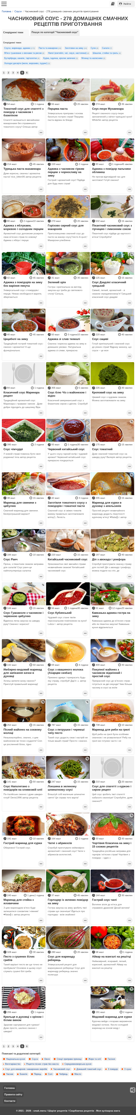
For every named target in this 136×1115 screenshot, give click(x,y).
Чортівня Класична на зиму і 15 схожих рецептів (111, 845)
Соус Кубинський (59, 612)
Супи (94, 48)
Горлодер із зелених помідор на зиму (68, 901)
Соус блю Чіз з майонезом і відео (67, 394)
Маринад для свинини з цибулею (19, 504)
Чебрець (63, 1074)
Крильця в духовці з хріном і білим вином (23, 1018)
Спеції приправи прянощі (69, 1059)
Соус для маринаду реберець (61, 958)
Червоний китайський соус (66, 449)
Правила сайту (13, 1094)
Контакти (9, 1100)
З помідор (113, 1069)
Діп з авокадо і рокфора (108, 559)
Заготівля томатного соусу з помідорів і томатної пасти (67, 504)
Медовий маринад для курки (112, 1016)
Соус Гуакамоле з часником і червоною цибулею (23, 614)
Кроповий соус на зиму (108, 392)
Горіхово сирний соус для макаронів (66, 227)
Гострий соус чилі (104, 899)
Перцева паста (58, 108)
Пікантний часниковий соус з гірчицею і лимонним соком (112, 227)
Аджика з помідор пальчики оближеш (111, 170)
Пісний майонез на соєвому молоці (22, 731)
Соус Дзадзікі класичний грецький (109, 284)
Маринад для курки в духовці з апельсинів (106, 504)
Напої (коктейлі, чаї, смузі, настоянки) (68, 53)
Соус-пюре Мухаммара (108, 108)
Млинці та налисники (93, 58)
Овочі (47, 1059)
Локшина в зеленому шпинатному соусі (62, 788)
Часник (9, 1074)
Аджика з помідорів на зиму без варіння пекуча (22, 284)
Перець (37, 1074)
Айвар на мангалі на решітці (111, 956)
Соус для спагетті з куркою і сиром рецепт (111, 788)
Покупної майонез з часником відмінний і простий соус (107, 673)
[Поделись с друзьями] (133, 1090)
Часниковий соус (61, 1069)
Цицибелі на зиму (15, 338)
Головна (9, 1088)
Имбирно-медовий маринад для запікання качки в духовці (22, 673)
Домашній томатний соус (89, 1069)
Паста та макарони (50, 48)
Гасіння (111, 1059)
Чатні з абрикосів (60, 843)
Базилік (23, 1074)
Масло (77, 1074)
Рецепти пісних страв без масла (42, 1064)
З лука (127, 1069)
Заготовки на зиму (76, 48)
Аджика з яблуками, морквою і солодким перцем (23, 227)
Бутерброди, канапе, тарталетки (21, 58)
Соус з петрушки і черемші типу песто (66, 731)
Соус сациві (100, 338)
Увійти (127, 3)
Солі (50, 1074)
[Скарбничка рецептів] (113, 4)
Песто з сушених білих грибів (18, 958)
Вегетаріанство (12, 1064)
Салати (107, 48)
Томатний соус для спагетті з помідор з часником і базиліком (23, 112)
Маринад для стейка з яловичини (18, 901)
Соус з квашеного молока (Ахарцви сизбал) (65, 671)
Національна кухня (15, 1059)
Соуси (35, 1059)
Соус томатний (102, 449)
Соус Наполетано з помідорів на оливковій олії (22, 788)
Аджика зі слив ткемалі (64, 338)
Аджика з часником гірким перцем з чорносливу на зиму (66, 172)
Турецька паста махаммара (22, 168)
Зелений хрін (57, 282)
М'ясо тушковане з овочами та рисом (24, 53)
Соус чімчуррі (13, 449)
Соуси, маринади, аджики (19, 48)
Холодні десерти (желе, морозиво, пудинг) (27, 63)
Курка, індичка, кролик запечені (60, 58)
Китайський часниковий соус (67, 559)
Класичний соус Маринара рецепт (21, 394)
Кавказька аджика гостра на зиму (111, 614)
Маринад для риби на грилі (111, 729)
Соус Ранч (10, 559)
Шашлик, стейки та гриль (107, 53)
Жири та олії (94, 1059)
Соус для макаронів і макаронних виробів (26, 1069)
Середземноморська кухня (78, 1064)
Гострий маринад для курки (22, 843)
